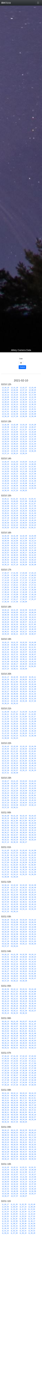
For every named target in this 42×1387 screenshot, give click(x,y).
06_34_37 (23, 1036)
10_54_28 (23, 1193)
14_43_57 (14, 483)
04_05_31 (5, 957)
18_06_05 (14, 612)
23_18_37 (23, 788)
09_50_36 (32, 1154)
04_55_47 (32, 978)
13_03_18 (23, 425)
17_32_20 (32, 587)
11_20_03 (14, 1214)
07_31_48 (32, 1070)
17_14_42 (5, 580)
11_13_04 (31, 1209)
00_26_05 (5, 828)
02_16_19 (5, 892)
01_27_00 (5, 862)
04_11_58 (14, 959)
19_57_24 (5, 669)
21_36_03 (32, 726)
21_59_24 (14, 738)
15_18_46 (5, 508)
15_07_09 (23, 501)
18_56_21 (14, 634)
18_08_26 (32, 612)
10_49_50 (23, 1191)
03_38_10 (14, 936)
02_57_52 (5, 911)
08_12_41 (23, 1098)
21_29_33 (23, 724)
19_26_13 (5, 654)
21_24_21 (23, 721)
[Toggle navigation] (38, 3)
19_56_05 (32, 666)
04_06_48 (14, 957)
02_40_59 (32, 902)
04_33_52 (23, 969)
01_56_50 (32, 874)
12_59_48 (32, 416)
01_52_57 (5, 874)
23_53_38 (14, 805)
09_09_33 (5, 1135)
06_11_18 (32, 1024)
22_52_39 (5, 770)
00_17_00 (14, 823)
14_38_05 (5, 481)
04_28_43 (23, 966)
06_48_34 (23, 1043)
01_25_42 (32, 860)
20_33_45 (14, 691)
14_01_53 (14, 462)
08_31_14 (23, 1107)
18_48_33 (32, 629)
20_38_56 (14, 694)
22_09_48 (32, 749)
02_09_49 (32, 887)
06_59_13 (32, 1048)
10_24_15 (5, 1179)
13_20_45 (14, 434)
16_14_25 (5, 543)
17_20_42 (14, 582)
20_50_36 (23, 698)
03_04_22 (32, 920)
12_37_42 (5, 407)
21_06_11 (5, 714)
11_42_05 (5, 1226)
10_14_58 (5, 1174)
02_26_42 (5, 897)
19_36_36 (5, 659)
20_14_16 (23, 682)
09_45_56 (32, 1152)
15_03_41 (32, 499)
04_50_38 (32, 976)
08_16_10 (14, 1100)
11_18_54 (5, 1214)
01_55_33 (23, 874)
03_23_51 (23, 929)
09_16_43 (23, 1137)
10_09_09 (32, 1170)
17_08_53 (32, 575)
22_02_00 (14, 746)
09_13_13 (32, 1135)
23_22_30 (14, 791)
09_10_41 (14, 1135)
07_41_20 (32, 1075)
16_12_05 (23, 541)
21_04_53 (32, 712)
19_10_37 (5, 647)
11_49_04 (23, 1228)
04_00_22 (5, 954)
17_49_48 (23, 597)
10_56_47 (5, 1196)
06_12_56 (5, 1026)
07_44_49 (23, 1078)
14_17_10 (23, 469)
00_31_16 (5, 830)
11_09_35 (5, 1209)
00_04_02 (32, 816)
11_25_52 (23, 1216)
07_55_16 (32, 1082)
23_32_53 (14, 795)
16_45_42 (32, 557)
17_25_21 (14, 585)
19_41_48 (5, 661)
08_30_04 (14, 1107)
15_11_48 (23, 503)
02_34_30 (23, 899)
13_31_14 (23, 439)
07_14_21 (5, 1063)
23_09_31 (32, 783)
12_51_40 (5, 414)
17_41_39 (32, 592)
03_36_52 (5, 936)
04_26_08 (5, 966)
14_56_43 (5, 490)
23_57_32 (5, 807)
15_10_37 (14, 503)
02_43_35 (14, 904)
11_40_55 (31, 1223)
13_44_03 (14, 446)
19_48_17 (14, 664)
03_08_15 (23, 922)
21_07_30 (14, 714)
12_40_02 (23, 407)
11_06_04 (14, 1207)
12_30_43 (23, 402)
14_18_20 (32, 469)
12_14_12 (5, 395)
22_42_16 (5, 765)
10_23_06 (32, 1177)
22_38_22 (14, 763)
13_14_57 (5, 432)
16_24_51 (14, 548)
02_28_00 (14, 897)
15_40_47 (32, 518)
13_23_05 (32, 434)
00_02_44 (23, 816)
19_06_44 (14, 645)
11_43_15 (14, 1226)
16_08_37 (32, 538)
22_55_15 (23, 770)
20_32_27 (5, 691)
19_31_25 (5, 657)
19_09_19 (32, 645)
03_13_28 (23, 924)
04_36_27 (5, 971)
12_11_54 (23, 392)
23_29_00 (23, 793)
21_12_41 (14, 716)
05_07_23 (14, 991)
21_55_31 (23, 736)
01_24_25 (23, 860)
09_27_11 (32, 1142)
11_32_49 (5, 1221)
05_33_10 (14, 1003)
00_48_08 (14, 837)
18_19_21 (32, 617)
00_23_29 (23, 825)
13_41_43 (32, 444)
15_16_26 (23, 506)
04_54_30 (23, 978)
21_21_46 (5, 721)
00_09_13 (32, 818)
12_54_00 (23, 414)
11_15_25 (14, 1211)
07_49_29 (23, 1080)
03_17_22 (14, 927)
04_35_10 (32, 969)
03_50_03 (23, 941)
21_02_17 (14, 712)
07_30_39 (23, 1070)
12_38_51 (14, 407)
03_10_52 (5, 924)
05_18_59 (23, 996)
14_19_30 (5, 471)
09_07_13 (23, 1133)
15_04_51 (5, 501)
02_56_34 (32, 909)
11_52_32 (14, 1231)
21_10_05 (32, 714)
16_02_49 (23, 536)
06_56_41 (14, 1048)
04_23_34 (23, 964)
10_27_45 (32, 1179)
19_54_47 (23, 666)
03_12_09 (14, 924)
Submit (22, 367)
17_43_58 (14, 594)
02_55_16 (23, 909)
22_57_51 (5, 773)
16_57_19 (14, 564)
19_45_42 (32, 661)
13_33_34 (5, 441)
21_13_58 (23, 716)
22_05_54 (5, 749)
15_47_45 (14, 523)
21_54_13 (14, 736)
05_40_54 (32, 1006)
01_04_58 (32, 850)
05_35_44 (32, 1003)
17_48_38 (14, 597)
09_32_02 (32, 1144)
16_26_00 (23, 548)
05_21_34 (5, 999)
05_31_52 (5, 1003)
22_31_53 (5, 761)
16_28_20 (5, 550)
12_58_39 (23, 416)
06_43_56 (23, 1040)
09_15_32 (14, 1137)
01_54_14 (14, 874)
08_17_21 (23, 1100)
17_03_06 (23, 573)
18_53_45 (32, 631)
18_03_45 (32, 610)
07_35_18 (23, 1073)
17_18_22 (32, 580)
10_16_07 (14, 1174)
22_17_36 (14, 753)
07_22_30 (32, 1066)
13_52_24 (5, 451)
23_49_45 (23, 803)
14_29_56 (14, 476)
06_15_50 (23, 1026)
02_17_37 (14, 892)
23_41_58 (5, 800)
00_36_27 (5, 832)
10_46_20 (32, 1189)
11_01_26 (14, 1204)
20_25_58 (32, 687)
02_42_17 (5, 904)
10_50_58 (32, 1191)
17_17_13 (23, 580)
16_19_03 (5, 545)
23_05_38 (5, 783)
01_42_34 (5, 869)
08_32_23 (32, 1107)
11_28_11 (5, 1219)
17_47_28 (5, 597)
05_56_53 (14, 1013)
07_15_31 (14, 1063)
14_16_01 (14, 469)
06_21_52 (32, 1028)
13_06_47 (14, 427)
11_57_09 (14, 1233)
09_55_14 (32, 1156)
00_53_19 (14, 840)
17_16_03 (14, 580)
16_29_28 (14, 550)
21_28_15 (14, 724)
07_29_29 (14, 1070)
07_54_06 (23, 1082)
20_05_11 (32, 677)
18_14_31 (5, 617)
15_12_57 (32, 503)
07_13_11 (32, 1061)
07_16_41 (23, 1063)
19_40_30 (32, 659)
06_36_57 (5, 1038)
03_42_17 (5, 939)
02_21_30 (5, 895)
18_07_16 (23, 612)
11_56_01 (5, 1233)
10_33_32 (5, 1184)
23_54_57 (23, 805)
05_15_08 (32, 994)
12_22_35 (32, 397)
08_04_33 (32, 1093)
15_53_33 (23, 525)
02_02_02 (14, 885)
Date (21, 359)
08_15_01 (5, 1100)
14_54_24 (23, 488)
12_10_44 (14, 392)
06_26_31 (32, 1031)
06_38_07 (14, 1038)
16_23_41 (5, 548)
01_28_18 (14, 862)
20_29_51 (23, 689)
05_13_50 (23, 994)
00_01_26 (14, 816)
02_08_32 (23, 887)
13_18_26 (32, 432)
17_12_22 (23, 578)
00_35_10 (32, 830)
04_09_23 (32, 957)
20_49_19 (14, 698)
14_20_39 (14, 471)
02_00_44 (5, 885)
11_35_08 (23, 1221)
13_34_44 (14, 441)
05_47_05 (32, 1008)
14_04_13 (32, 462)
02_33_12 (14, 899)
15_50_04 (32, 523)
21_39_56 (23, 728)
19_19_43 (32, 649)
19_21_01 (5, 652)
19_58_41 (14, 669)
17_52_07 (5, 599)
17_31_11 (23, 587)
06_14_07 (14, 1026)
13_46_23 (32, 446)
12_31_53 (32, 402)
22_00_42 (5, 746)
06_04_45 (32, 1021)
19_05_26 (5, 645)
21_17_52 (14, 719)
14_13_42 (32, 466)
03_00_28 (5, 920)
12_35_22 (23, 404)
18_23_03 (23, 619)
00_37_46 (14, 832)
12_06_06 (14, 390)
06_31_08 (32, 1033)
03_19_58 (32, 927)
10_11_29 (14, 1172)
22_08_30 (23, 749)
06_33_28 (14, 1036)
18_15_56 (14, 617)
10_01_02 (5, 1167)
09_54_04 (23, 1156)
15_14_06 (5, 506)
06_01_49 (14, 1021)
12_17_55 (32, 395)
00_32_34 (14, 830)
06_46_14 (5, 1043)
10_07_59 (23, 1170)
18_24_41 (32, 619)
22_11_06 (5, 751)
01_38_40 (14, 867)
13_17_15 (23, 432)
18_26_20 (5, 622)
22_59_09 (14, 773)
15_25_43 (23, 511)
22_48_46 (14, 768)
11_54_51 (31, 1231)
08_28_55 (5, 1107)
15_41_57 (5, 520)
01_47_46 (5, 872)
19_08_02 (23, 645)
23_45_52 (32, 800)
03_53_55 (14, 944)
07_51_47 (5, 1082)
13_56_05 (32, 451)
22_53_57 (14, 770)
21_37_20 (5, 728)
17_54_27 (23, 599)
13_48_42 (14, 448)
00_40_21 (32, 832)
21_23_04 (14, 721)
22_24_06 (23, 756)
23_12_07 (14, 786)
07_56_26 (5, 1085)
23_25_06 (32, 791)
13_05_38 (5, 427)
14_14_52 (5, 469)
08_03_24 (23, 1093)
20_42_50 (5, 696)
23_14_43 (32, 786)
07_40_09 (23, 1075)
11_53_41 (23, 1231)
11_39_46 (23, 1223)
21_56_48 (32, 736)
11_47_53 (14, 1228)
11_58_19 (23, 1233)
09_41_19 (32, 1149)
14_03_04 (23, 462)
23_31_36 (5, 795)
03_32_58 (14, 934)
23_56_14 (32, 805)
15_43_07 (14, 520)
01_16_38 (5, 858)
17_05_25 (5, 575)
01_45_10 (23, 869)
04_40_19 (32, 971)
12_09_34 (5, 392)
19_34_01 (23, 657)
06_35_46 (32, 1036)
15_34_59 (23, 515)
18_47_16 (23, 629)
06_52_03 (14, 1045)
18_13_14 (32, 615)
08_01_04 (5, 1093)
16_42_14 (5, 557)
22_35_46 (32, 761)
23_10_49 (5, 786)
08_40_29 (23, 1112)
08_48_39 (14, 1117)
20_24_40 (23, 687)
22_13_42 (23, 751)
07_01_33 (14, 1056)
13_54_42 (23, 451)
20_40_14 (23, 694)
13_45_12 (23, 446)
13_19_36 (5, 434)
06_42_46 (14, 1040)
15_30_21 (23, 513)
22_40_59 (32, 763)
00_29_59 (32, 828)
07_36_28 (32, 1073)
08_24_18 (5, 1105)
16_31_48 (32, 550)
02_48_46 (14, 907)
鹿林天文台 (6, 3)
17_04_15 (32, 573)
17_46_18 (32, 594)
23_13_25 (23, 786)
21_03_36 (23, 712)
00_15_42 (5, 823)
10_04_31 (32, 1167)
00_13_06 (23, 820)
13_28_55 (5, 439)
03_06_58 (14, 922)
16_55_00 (32, 562)
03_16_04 (5, 927)
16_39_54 (23, 555)
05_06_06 (5, 991)
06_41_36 (5, 1040)
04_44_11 (23, 973)
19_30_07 (32, 654)
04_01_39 (14, 954)
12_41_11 (32, 407)
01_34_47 (23, 865)
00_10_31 (5, 820)
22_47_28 (5, 768)
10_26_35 (23, 1179)
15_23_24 (5, 511)
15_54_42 (32, 525)
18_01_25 (14, 610)
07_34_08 (14, 1073)
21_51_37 (32, 733)
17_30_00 (14, 587)
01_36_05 (32, 865)
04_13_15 (23, 959)
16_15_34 (14, 543)
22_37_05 (5, 763)
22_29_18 (23, 758)
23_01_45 (14, 781)
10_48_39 (14, 1191)
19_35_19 (32, 657)
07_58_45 (23, 1085)
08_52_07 (5, 1119)
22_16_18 (5, 753)
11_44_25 (23, 1226)
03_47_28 (5, 941)
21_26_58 (5, 724)
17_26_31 (23, 585)
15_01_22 (14, 499)
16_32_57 (5, 553)
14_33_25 (5, 478)
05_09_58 (32, 991)
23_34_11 (23, 795)
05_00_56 (5, 989)
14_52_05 (5, 488)
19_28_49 (23, 654)
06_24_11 (14, 1031)
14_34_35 (14, 478)
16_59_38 (32, 564)
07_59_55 (32, 1085)
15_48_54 (23, 523)
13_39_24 (14, 444)
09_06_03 (14, 1133)
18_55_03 (5, 634)
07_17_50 (32, 1063)
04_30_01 (32, 966)
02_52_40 (5, 909)
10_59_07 (23, 1196)
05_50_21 (14, 1011)
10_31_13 (23, 1182)
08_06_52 (14, 1095)
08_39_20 (14, 1112)
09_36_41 (32, 1147)
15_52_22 (14, 525)
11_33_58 (14, 1221)
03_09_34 (32, 922)
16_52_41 (14, 562)
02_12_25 (14, 890)
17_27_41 (32, 585)
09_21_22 (23, 1140)
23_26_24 (5, 793)
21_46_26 (32, 731)
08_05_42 (5, 1095)
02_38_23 (14, 902)
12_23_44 (5, 399)
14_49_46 (23, 486)
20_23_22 (14, 687)
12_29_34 (14, 402)
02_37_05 (5, 902)
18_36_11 (23, 624)
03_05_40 (5, 922)
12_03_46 (32, 387)
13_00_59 (5, 425)
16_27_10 (32, 548)
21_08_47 (23, 714)
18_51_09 (14, 631)
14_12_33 (23, 466)
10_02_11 (14, 1167)
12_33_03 (5, 404)
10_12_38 (23, 1172)
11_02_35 (23, 1204)
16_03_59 (32, 536)
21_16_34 (5, 719)
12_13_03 (32, 392)
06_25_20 (23, 1031)
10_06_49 (14, 1170)
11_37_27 (5, 1223)
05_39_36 (23, 1006)
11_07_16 (23, 1207)
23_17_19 (14, 788)
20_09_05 (23, 679)
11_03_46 (31, 1204)
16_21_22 (23, 545)
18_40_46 (14, 627)
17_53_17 (14, 599)
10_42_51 (5, 1189)
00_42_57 (14, 835)
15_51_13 (5, 525)
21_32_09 (5, 726)
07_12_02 (23, 1061)
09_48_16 (14, 1154)
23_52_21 (5, 805)
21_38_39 (14, 728)
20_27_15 (5, 689)
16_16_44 (23, 543)
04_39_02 (23, 971)
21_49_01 (14, 733)
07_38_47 (14, 1075)
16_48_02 (14, 560)
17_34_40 (14, 590)
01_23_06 (14, 860)
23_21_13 (5, 791)
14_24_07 (5, 474)
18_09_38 (5, 615)
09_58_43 (23, 1159)
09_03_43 (32, 1130)
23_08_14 (23, 783)
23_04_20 (32, 781)
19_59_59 (23, 669)
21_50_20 (23, 733)
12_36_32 (32, 404)
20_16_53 (5, 684)
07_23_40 (5, 1068)
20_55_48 (23, 701)
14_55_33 (32, 488)
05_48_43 (5, 1011)
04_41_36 (5, 973)
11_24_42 (14, 1216)
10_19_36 (5, 1177)
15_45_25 (32, 520)
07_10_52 (14, 1061)
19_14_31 (32, 647)
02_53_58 (14, 909)
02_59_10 (14, 911)
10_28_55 (5, 1182)
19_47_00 (5, 664)
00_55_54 (32, 840)
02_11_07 (5, 890)
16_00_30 (5, 536)
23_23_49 (23, 791)
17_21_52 (23, 582)
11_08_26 (31, 1207)
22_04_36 (32, 746)
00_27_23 (14, 828)
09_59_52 (32, 1159)
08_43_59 (14, 1115)
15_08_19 (32, 501)
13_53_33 (14, 451)
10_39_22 (14, 1186)
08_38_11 (5, 1112)
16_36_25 (32, 553)
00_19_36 (32, 823)
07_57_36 (14, 1085)
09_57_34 (14, 1159)
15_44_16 (23, 520)
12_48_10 (14, 411)
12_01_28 (14, 387)
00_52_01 (5, 840)
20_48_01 (5, 698)
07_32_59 (5, 1073)
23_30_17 (32, 793)
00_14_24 (32, 820)
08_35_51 (23, 1110)
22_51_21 (32, 768)
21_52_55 (5, 736)
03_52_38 (5, 944)
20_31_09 (32, 689)
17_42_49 (5, 594)
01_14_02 (23, 855)
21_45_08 (23, 731)
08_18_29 (32, 1100)
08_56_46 (5, 1122)
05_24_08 (23, 999)
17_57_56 (14, 602)
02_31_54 (5, 899)
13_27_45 (32, 437)
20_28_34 (14, 689)
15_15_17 (14, 506)
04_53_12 (14, 978)
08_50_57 (32, 1117)
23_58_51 (14, 807)
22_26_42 (5, 758)
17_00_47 (5, 573)
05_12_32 (14, 994)
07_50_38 (32, 1080)
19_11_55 (14, 647)
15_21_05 (23, 508)
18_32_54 (5, 624)
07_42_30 (5, 1078)
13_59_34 (23, 453)
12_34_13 (14, 404)
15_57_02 (14, 527)
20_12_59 (14, 682)
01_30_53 (32, 862)
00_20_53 (5, 825)
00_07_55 (23, 818)
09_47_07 (5, 1154)
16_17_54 (32, 543)
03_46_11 (32, 939)
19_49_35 (23, 664)
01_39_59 (23, 867)
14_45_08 (23, 483)
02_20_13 (32, 892)
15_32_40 (5, 515)
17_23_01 (32, 582)
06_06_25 (5, 1024)
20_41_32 (32, 694)
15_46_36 (5, 523)
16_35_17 (23, 553)
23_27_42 (14, 793)
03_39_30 (23, 936)
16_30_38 (23, 550)
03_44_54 (23, 939)
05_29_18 (23, 1001)
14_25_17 (14, 474)
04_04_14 (32, 954)
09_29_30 (14, 1144)
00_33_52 (23, 830)
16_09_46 (5, 541)
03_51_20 (32, 941)
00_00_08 (5, 816)
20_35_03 (23, 691)
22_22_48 (14, 756)
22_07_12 (14, 749)
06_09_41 (23, 1024)
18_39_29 (5, 627)
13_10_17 (5, 429)
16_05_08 (5, 538)
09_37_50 (5, 1149)
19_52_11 (5, 666)
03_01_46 (14, 920)
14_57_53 (14, 490)
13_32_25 (32, 439)
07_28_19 (5, 1070)
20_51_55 (32, 698)
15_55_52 (5, 527)
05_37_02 (5, 1006)
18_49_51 (5, 631)
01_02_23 (14, 850)
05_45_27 (23, 1008)
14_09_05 (32, 464)
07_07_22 (23, 1058)
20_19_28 (23, 684)
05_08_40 (23, 991)
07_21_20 (23, 1066)
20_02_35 (14, 677)
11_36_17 (31, 1221)
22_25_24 (32, 756)
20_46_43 (32, 696)
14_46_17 (32, 483)
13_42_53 (5, 446)
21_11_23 (5, 716)
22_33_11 (14, 761)
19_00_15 (5, 642)
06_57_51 (23, 1048)
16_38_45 (14, 555)
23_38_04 (14, 798)
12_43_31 (14, 409)
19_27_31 (14, 654)
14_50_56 (32, 486)
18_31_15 (32, 622)
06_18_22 (5, 1028)
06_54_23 (32, 1045)
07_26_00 (23, 1068)
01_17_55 (14, 858)
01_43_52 (14, 869)
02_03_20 (23, 885)
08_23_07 (32, 1103)
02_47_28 (5, 907)
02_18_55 (23, 892)
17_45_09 (23, 594)
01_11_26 (5, 855)
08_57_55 (14, 1122)
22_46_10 (32, 765)
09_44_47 (23, 1152)
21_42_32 (5, 731)
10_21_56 (23, 1177)
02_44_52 (23, 904)
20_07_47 (14, 679)
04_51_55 (5, 978)
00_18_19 (23, 823)
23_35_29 (32, 795)
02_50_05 (23, 907)
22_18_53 (23, 753)
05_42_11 (5, 1008)
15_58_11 (23, 527)
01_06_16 (5, 853)
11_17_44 (31, 1211)
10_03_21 (23, 1167)
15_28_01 (5, 513)
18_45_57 (14, 629)
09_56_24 (5, 1159)
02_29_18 (23, 897)
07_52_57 (14, 1082)
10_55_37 (32, 1193)
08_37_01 (32, 1110)
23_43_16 (14, 800)
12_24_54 (14, 399)
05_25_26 (32, 999)
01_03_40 (23, 850)
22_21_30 (5, 756)
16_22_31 (32, 545)
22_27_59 (14, 758)
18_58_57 (32, 634)
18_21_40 (14, 619)
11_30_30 (22, 1219)
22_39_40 (23, 763)
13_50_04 (23, 448)
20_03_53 (23, 677)
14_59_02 (23, 490)
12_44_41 (23, 409)
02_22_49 (14, 895)
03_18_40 (23, 927)
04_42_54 (14, 973)
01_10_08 (32, 853)
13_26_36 (23, 437)
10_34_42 (14, 1184)
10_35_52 (23, 1184)
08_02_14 (14, 1093)
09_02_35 (23, 1130)
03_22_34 (14, 929)
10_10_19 (5, 1172)
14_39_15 (14, 481)
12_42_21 (5, 409)
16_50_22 (32, 560)
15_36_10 (32, 515)
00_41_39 (5, 835)
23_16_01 (5, 788)
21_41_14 (32, 728)
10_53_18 (14, 1193)
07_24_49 (14, 1068)
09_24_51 (14, 1142)
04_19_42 (32, 962)
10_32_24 (32, 1182)
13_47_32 (5, 448)
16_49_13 (23, 560)
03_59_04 (14, 946)
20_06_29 (5, 679)
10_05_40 (5, 1170)
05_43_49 (14, 1008)
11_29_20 (14, 1219)
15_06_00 (14, 501)
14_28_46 (5, 476)
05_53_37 (32, 1011)
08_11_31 (14, 1098)
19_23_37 (23, 652)
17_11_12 (14, 578)
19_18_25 (23, 649)
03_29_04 (23, 932)
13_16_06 (14, 432)
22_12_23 (14, 751)
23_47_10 (5, 803)
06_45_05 (32, 1040)
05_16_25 (5, 996)
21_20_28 (32, 719)
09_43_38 (14, 1152)
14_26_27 (23, 474)
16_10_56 (14, 541)
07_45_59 (32, 1078)
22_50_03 (23, 768)
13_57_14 (5, 453)
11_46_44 (5, 1228)
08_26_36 (23, 1105)
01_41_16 (32, 867)
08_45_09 (23, 1115)
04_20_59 (5, 964)
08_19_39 (5, 1103)
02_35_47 (32, 899)
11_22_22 (31, 1214)
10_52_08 (5, 1193)
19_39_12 (23, 659)
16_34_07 (14, 553)
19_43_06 (14, 661)
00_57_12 (5, 842)
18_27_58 (14, 622)
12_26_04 (23, 399)
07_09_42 (5, 1061)
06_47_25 (14, 1043)
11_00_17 (5, 1204)
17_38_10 (5, 592)
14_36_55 (32, 478)
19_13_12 (23, 647)
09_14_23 (5, 1137)
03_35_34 (32, 934)
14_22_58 (32, 471)
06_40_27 (32, 1038)
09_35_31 (23, 1147)
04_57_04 (5, 981)
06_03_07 (23, 1021)
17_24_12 (5, 585)
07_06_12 (14, 1058)
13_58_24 (14, 453)
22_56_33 (32, 770)
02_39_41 (23, 902)
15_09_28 (5, 503)
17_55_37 (32, 599)
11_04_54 (5, 1207)
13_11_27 (14, 429)
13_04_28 (32, 425)
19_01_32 (14, 642)
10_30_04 (14, 1182)
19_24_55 (32, 652)
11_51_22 (5, 1231)
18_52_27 (23, 631)
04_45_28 (32, 973)
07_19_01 (5, 1066)
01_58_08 (5, 877)
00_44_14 (23, 835)
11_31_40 (31, 1219)
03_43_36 (14, 939)
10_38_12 (5, 1186)
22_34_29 (23, 761)
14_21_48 (23, 471)
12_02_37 (23, 387)
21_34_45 (23, 726)
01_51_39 (32, 872)
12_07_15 (23, 390)
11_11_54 (23, 1209)
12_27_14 (32, 399)
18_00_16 (5, 610)
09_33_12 (5, 1147)
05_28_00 (14, 1001)
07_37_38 (5, 1075)
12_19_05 (5, 397)
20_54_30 (14, 701)
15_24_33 (14, 511)
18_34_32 (14, 624)
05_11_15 (5, 994)
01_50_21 (23, 872)
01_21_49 (5, 860)
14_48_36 (14, 486)
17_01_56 (14, 573)
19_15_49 (5, 649)
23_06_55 (14, 783)
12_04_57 (5, 390)
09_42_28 (5, 1152)
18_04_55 (5, 612)
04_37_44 (14, 971)
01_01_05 (5, 850)
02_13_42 (23, 890)
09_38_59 (14, 1149)
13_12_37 (23, 429)
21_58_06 (5, 738)
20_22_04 (5, 687)
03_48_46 (14, 941)
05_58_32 (23, 1013)
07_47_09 (5, 1080)
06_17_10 (32, 1026)
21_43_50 (14, 731)
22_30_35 (32, 758)
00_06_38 (14, 818)
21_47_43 (5, 733)
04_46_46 (5, 976)
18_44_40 (5, 629)
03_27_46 (14, 932)
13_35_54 (23, 441)
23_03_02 (23, 781)
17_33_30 (5, 590)
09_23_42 (5, 1142)
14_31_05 (23, 476)
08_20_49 (14, 1103)
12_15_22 (14, 395)
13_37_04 (32, 441)
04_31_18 (5, 969)
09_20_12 (14, 1140)
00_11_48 (14, 820)
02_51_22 (32, 907)
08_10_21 (5, 1098)
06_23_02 (5, 1031)
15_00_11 (5, 499)
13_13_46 (32, 429)
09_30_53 (23, 1144)
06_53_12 (23, 1045)
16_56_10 (5, 564)
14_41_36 (32, 481)
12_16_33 (23, 395)
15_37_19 (5, 518)
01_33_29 (14, 865)
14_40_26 (23, 481)
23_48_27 (14, 803)
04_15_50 (5, 962)
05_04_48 (32, 989)
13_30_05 (14, 439)
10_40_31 (23, 1186)
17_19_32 (5, 582)
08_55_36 (32, 1119)
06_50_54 (5, 1045)
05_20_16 (32, 996)
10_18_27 (32, 1174)
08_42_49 (5, 1115)
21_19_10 (23, 719)
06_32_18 (5, 1036)
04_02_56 (23, 954)
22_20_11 (32, 753)
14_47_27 (5, 486)
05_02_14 (14, 989)
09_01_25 (14, 1130)
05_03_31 (23, 989)
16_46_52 (5, 560)
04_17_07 (14, 962)
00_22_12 (14, 825)
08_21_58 (23, 1103)
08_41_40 (32, 1112)
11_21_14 (23, 1214)
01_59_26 (14, 877)
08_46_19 (32, 1115)
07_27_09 (32, 1068)
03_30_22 (32, 932)
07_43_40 (14, 1078)
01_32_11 (5, 865)
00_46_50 (5, 837)
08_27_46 (32, 1105)
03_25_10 (32, 929)
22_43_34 (14, 765)
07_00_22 (5, 1056)
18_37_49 (32, 624)
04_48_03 (14, 976)
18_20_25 (5, 619)
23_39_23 (23, 798)
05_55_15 (5, 1013)
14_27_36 (32, 474)
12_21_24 (23, 397)
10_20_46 (14, 1177)
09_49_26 (23, 1154)
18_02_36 (23, 610)
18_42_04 (23, 627)
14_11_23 (14, 466)
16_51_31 (5, 562)
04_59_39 (23, 981)
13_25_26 (14, 437)
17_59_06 (23, 602)
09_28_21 (5, 1144)
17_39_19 (14, 592)
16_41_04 (32, 555)
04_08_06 (23, 957)
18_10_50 (14, 615)
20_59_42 (14, 703)
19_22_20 (14, 652)
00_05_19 (5, 818)
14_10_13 (5, 466)
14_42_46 (5, 483)
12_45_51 (32, 409)
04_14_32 (32, 959)
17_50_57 (32, 597)
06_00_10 (5, 1021)
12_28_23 (5, 402)
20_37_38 (5, 694)
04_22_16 (14, 964)
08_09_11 (32, 1095)
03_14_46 (32, 924)
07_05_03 (5, 1058)
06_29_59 (23, 1033)
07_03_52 (32, 1056)
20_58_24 (5, 703)
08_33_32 (5, 1110)
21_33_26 (14, 726)
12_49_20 (23, 411)
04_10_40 (5, 959)
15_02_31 (23, 499)
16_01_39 (14, 536)
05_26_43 (5, 1001)
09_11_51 (23, 1135)
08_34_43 (14, 1110)
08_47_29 (5, 1117)
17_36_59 (32, 590)
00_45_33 (32, 835)
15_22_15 (32, 508)
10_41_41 (32, 1186)
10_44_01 (14, 1189)
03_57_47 (5, 946)
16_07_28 (23, 538)
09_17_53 (32, 1137)
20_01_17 (5, 677)
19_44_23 (23, 661)
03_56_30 (32, 944)
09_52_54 (14, 1156)
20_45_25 (23, 696)
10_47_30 (5, 1191)
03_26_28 (5, 932)
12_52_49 (14, 414)
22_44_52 (23, 765)
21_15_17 (32, 716)
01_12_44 (14, 855)
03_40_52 (32, 936)
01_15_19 (32, 855)
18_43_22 (32, 627)
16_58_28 (23, 564)
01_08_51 (23, 853)
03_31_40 (5, 934)
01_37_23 (5, 867)
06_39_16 (23, 1038)
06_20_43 (23, 1028)
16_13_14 (32, 541)
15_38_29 (14, 518)
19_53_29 (14, 666)
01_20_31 (32, 858)
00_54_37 (23, 840)
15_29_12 (14, 513)
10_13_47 (32, 1172)
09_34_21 (14, 1147)
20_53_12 (5, 701)
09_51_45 (5, 1156)
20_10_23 (32, 679)
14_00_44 (5, 462)
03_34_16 (23, 934)
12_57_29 (14, 416)
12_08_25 (32, 390)
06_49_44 (32, 1043)
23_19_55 (32, 788)
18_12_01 (23, 615)
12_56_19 (5, 416)
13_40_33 (23, 444)
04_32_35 (14, 969)
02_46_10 (32, 904)
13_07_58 (23, 427)
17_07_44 (23, 575)
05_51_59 (23, 1011)
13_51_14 (32, 448)
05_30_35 (32, 1001)
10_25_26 (14, 1179)
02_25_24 (32, 895)
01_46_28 (32, 869)
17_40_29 (23, 592)
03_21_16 (5, 929)
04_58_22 (14, 981)
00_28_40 (23, 828)
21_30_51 (32, 724)
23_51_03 (32, 803)
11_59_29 (31, 1233)
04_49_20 (23, 976)
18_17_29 (23, 617)
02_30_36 (32, 897)
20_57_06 (32, 701)
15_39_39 (23, 518)
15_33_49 (14, 515)
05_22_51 (14, 999)
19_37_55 (14, 659)
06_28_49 (14, 1033)
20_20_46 (32, 684)
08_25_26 (14, 1105)
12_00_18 (5, 387)
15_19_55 (14, 508)
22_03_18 (23, 746)
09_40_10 (23, 1149)
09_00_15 (5, 1130)
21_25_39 (32, 721)
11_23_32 (5, 1216)
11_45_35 (31, 1226)
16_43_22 (14, 557)
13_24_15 (5, 437)
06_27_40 (5, 1033)
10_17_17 (23, 1174)
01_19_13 (23, 858)
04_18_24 (23, 962)
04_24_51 (32, 964)
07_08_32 (32, 1058)
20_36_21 (32, 691)
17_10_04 (5, 578)
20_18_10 (14, 684)
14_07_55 (23, 464)
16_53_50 (23, 562)
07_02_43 (23, 1056)
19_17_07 (14, 649)
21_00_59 (5, 712)
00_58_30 (14, 842)
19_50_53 (32, 664)
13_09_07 (32, 427)
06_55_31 (5, 1048)
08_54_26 (23, 1119)
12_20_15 (14, 397)
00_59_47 (23, 842)
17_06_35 (14, 575)
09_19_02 (5, 1140)
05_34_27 (23, 1003)
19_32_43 (14, 657)
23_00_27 (5, 781)
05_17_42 (14, 996)
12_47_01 (5, 411)
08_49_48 (23, 1117)
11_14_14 (5, 1211)
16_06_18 (14, 538)
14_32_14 (32, 476)
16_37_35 (5, 555)
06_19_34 (14, 1028)
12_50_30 (32, 411)
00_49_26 (23, 837)
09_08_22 (32, 1133)
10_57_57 (14, 1196)
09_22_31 (32, 1140)
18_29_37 (23, 622)
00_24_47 (32, 825)
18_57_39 (23, 634)
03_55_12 (23, 944)
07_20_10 (14, 1066)
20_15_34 (32, 682)
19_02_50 (23, 642)
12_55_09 (32, 414)
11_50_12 (31, 1228)
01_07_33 (14, 853)
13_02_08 (14, 425)
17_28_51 (5, 587)
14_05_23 (5, 464)
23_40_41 (32, 798)
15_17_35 (32, 506)
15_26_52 (32, 511)
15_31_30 (32, 513)
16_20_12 (14, 545)
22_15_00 (32, 751)
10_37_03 (32, 1184)
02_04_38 (32, 885)
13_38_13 (5, 444)
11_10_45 (14, 1209)
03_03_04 (23, 920)
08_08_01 (23, 1095)
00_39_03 (23, 832)
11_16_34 (23, 1211)
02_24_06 (23, 895)
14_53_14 (14, 488)
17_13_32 (32, 578)
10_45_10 (23, 1189)
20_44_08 (14, 696)
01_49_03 (14, 872)
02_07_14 (14, 887)
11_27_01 (31, 1216)
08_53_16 (14, 1119)
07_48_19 (14, 1080)
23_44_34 (23, 800)
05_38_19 (14, 1006)
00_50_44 (32, 837)
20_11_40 (5, 682)
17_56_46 (5, 602)
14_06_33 (14, 464)
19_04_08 (32, 642)
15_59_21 (32, 527)
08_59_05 (23, 1122)
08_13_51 (32, 1098)
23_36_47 (5, 798)
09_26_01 (23, 1142)
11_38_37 (14, 1223)
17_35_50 (23, 590)
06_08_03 (14, 1024)
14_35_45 (23, 478)
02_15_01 (32, 890)
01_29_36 (23, 862)
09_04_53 (5, 1133)
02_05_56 (5, 887)
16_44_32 (23, 557)
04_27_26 (14, 966)
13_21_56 (23, 434)
